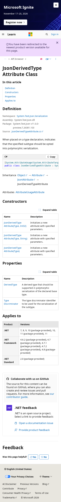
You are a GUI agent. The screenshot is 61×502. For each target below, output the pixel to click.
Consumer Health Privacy (16, 492)
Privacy (21, 488)
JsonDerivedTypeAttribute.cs (26, 131)
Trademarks (9, 497)
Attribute (37, 175)
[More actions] (55, 59)
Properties (10, 96)
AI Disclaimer (9, 483)
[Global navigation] (3, 34)
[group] (30, 164)
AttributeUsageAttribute (30, 192)
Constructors (11, 92)
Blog (44, 483)
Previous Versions (29, 483)
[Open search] (47, 34)
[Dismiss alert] (55, 5)
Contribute (8, 488)
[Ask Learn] (41, 59)
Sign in (54, 34)
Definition (10, 88)
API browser (17, 58)
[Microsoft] (30, 34)
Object (21, 175)
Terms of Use (41, 492)
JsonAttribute (25, 179)
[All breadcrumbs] (5, 59)
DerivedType (10, 284)
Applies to (10, 100)
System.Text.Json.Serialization (32, 115)
